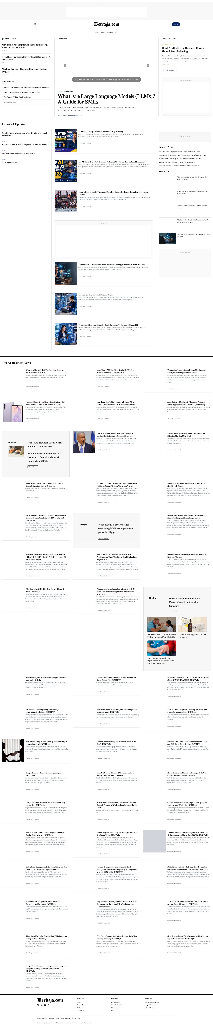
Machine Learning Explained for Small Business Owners (25, 70)
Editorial (80, 1008)
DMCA (113, 1011)
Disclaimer (114, 1008)
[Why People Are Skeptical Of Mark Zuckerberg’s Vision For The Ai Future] (167, 223)
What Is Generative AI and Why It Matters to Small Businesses (26, 87)
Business (44, 1018)
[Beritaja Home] (106, 24)
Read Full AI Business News (70, 115)
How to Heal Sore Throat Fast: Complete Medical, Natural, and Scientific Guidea (161, 635)
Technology (51, 1018)
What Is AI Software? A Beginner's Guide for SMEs (22, 92)
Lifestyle (67, 1018)
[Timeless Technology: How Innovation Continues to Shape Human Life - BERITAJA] (84, 684)
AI (115, 32)
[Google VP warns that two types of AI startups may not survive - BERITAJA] (13, 810)
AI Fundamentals (10, 102)
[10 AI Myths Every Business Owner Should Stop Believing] (66, 140)
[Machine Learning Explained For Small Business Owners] (167, 209)
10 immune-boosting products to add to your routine (192, 635)
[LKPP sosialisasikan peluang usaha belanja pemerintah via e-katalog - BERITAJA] (13, 718)
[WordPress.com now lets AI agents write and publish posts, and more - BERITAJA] (84, 716)
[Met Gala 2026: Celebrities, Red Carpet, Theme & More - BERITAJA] (13, 598)
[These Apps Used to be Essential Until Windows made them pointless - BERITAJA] (13, 944)
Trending (110, 32)
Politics (39, 1018)
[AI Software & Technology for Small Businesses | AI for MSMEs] (106, 65)
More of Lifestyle (103, 538)
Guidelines (80, 1011)
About (79, 1002)
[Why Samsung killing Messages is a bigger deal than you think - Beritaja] (13, 685)
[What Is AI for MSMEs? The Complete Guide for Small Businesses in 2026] (13, 379)
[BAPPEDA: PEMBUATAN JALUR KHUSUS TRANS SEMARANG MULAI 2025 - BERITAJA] (154, 686)
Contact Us (80, 1005)
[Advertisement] (106, 12)
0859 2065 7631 (150, 1008)
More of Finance (33, 467)
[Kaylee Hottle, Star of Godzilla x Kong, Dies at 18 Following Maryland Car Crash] (154, 442)
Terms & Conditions (117, 1005)
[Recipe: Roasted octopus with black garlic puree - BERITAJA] (13, 781)
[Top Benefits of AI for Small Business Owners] (66, 304)
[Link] (16, 451)
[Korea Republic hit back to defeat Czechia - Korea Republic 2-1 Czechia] (154, 492)
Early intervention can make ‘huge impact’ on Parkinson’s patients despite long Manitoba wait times (160, 660)
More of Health (174, 612)
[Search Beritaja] (168, 24)
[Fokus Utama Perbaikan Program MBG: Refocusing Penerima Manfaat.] (154, 563)
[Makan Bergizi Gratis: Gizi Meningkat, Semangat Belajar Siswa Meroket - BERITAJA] (13, 841)
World (62, 1018)
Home (97, 32)
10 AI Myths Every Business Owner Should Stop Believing (183, 49)
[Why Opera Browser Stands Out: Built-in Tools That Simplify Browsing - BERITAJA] (84, 944)
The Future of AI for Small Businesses (17, 97)
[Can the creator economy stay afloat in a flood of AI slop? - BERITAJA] (84, 749)
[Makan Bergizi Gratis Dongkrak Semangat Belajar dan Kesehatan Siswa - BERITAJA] (84, 841)
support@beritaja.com (152, 1005)
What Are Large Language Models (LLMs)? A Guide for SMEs (106, 98)
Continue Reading (169, 70)
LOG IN (176, 24)
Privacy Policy (115, 1002)
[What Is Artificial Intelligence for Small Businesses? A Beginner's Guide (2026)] (66, 334)
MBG (102, 32)
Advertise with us (75, 1018)
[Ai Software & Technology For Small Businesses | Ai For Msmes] (167, 195)
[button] (65, 65)
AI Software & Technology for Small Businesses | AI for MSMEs (26, 58)
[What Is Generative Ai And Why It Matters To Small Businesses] (167, 181)
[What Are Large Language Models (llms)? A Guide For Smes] (167, 238)
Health (57, 1018)
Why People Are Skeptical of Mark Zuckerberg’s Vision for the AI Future (25, 46)
